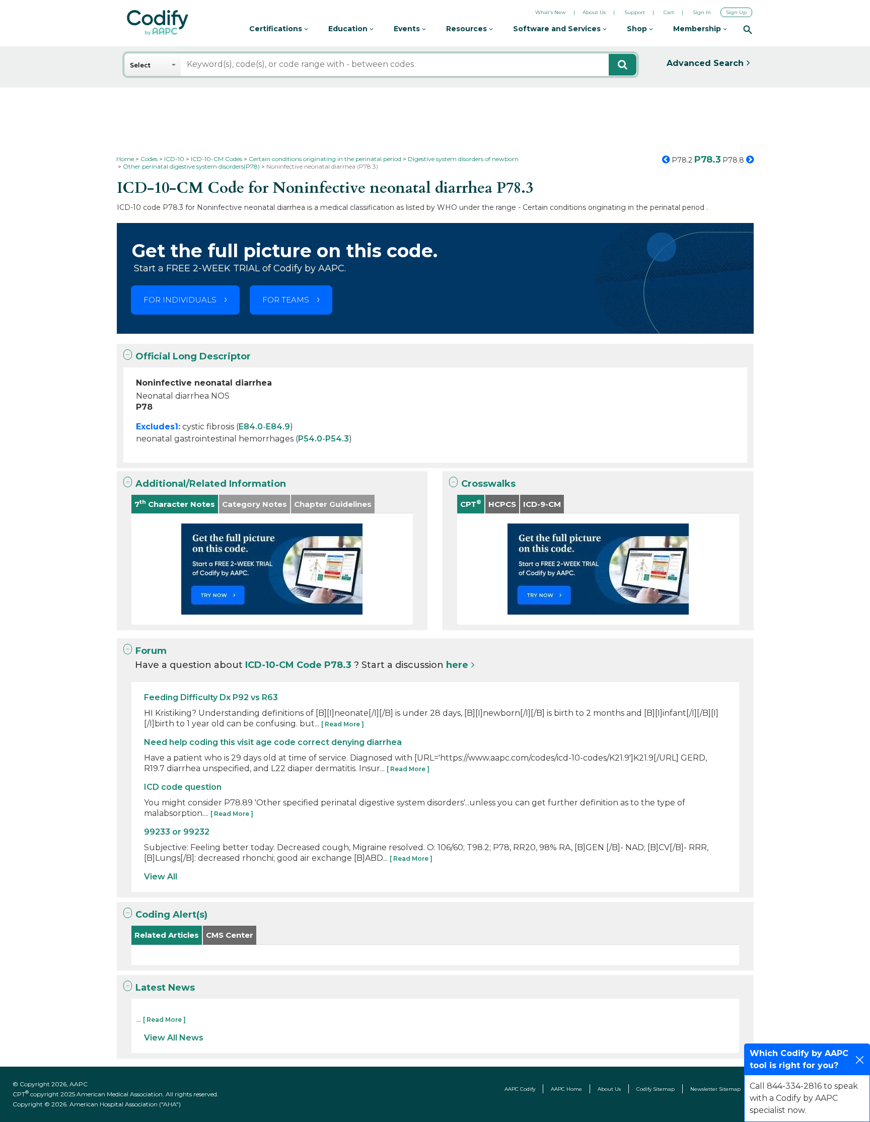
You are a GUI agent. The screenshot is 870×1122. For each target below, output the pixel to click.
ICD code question (183, 787)
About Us (594, 12)
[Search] (747, 29)
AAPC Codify (519, 1089)
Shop (638, 28)
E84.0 (251, 426)
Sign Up (736, 12)
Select (140, 65)
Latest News (165, 987)
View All (160, 876)
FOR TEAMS (285, 300)
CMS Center (229, 935)
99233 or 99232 (176, 832)
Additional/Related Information (210, 483)
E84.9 (278, 426)
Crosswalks (488, 483)
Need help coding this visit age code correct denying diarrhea (273, 742)
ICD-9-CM (542, 504)
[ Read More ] (342, 724)
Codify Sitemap (655, 1089)
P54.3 (337, 438)
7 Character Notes (174, 503)
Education (349, 28)
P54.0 (310, 438)
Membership (698, 28)
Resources (467, 28)
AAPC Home (566, 1089)
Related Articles (166, 935)
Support (634, 12)
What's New (550, 12)
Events (408, 28)
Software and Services (558, 28)
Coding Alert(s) (171, 914)
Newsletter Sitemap (715, 1089)
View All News (173, 1037)
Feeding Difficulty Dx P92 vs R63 (211, 697)
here (457, 664)
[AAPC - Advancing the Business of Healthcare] (157, 22)
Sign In (702, 12)
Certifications (276, 28)
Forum (151, 650)
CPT (470, 503)
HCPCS (502, 504)
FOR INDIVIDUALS (179, 300)
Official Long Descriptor (193, 356)
